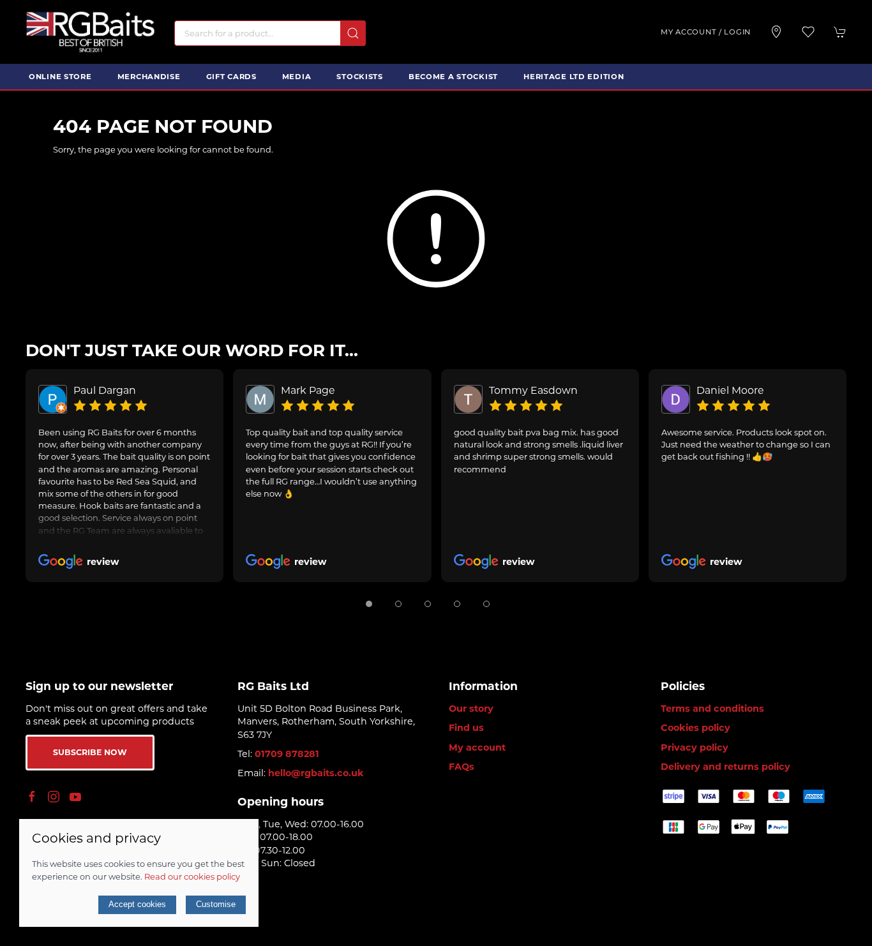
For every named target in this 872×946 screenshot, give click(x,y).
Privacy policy (694, 747)
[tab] (369, 604)
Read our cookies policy (192, 876)
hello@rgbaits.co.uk (316, 773)
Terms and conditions (712, 708)
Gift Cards (231, 76)
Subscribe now (90, 752)
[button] (808, 31)
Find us (466, 727)
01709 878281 (287, 754)
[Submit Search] (353, 33)
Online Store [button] (60, 76)
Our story (471, 708)
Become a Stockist (453, 76)
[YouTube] (75, 796)
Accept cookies (137, 904)
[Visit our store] (776, 31)
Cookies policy (695, 727)
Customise (216, 904)
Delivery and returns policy (725, 766)
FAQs (461, 766)
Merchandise (149, 76)
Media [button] (297, 76)
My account (477, 747)
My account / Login (706, 31)
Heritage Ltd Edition (573, 76)
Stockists (359, 76)
